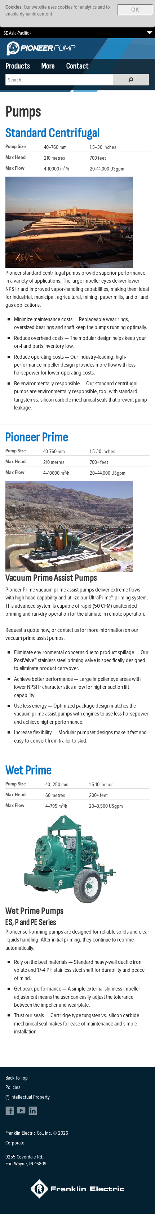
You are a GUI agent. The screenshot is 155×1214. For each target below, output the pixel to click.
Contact (77, 66)
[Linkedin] (32, 1112)
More (48, 66)
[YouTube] (22, 1112)
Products (18, 66)
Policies (12, 1087)
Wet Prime (28, 770)
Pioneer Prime (36, 437)
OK (135, 9)
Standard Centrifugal (52, 133)
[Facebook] (10, 1112)
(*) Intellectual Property (27, 1096)
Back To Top (16, 1077)
